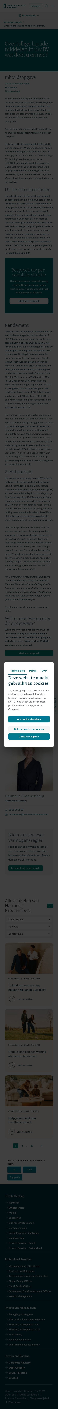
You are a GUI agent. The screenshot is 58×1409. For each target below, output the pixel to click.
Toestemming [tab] (18, 670)
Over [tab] (44, 670)
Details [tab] (32, 670)
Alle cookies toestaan (29, 719)
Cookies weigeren (29, 736)
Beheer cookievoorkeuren (29, 729)
